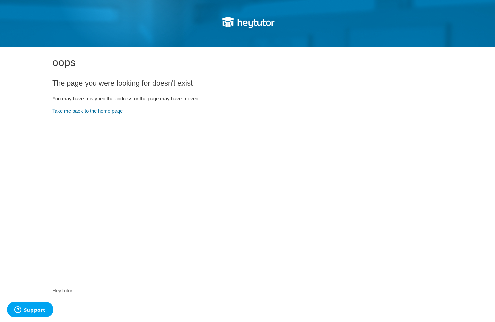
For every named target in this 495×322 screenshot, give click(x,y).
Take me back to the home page (87, 111)
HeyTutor (62, 290)
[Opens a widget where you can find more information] (30, 310)
